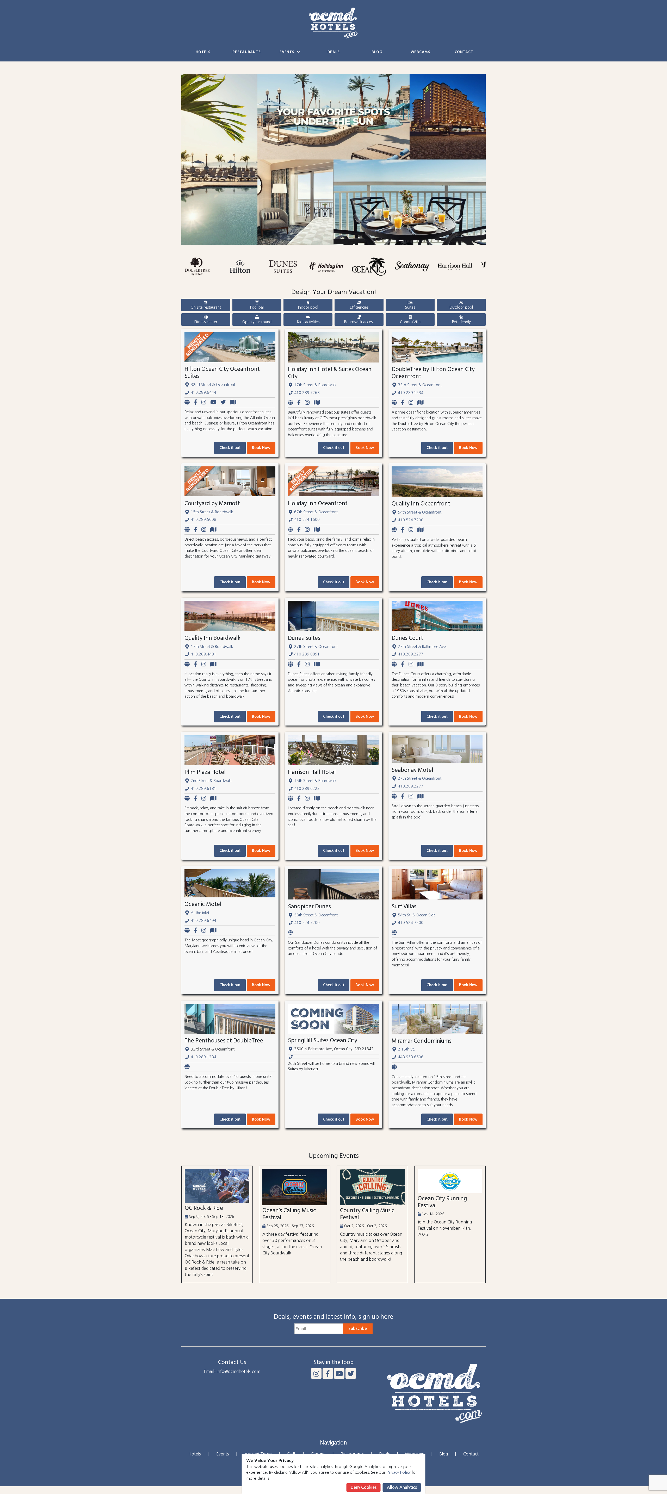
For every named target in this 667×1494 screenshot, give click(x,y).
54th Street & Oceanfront (419, 512)
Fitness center (205, 322)
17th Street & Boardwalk (315, 385)
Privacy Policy (398, 1472)
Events (287, 52)
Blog (377, 52)
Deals (334, 52)
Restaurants (246, 52)
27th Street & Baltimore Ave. (422, 646)
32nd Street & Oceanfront (213, 384)
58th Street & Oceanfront (316, 915)
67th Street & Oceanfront (316, 512)
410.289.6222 (307, 788)
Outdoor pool (461, 307)
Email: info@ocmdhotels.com (232, 1371)
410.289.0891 (307, 654)
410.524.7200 (410, 520)
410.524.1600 (307, 519)
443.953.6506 (410, 1057)
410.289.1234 (410, 393)
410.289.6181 (203, 788)
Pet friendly (461, 322)
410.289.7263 (307, 393)
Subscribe (357, 1328)
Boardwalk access (359, 322)
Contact (464, 52)
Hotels (203, 52)
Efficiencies (359, 307)
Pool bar (257, 307)
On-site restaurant (206, 307)
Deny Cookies (363, 1487)
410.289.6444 (203, 392)
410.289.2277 (410, 654)
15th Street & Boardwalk (212, 512)
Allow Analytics (402, 1487)
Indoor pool (308, 307)
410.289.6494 (203, 920)
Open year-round (256, 322)
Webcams (420, 52)
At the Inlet (200, 913)
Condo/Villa (410, 322)
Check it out (229, 447)
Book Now (261, 447)
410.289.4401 (203, 654)
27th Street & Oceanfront (316, 646)
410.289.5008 (203, 519)
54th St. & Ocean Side (417, 915)
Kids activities (308, 322)
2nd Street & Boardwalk (211, 781)
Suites (410, 307)
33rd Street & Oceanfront (420, 385)
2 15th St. (406, 1049)
